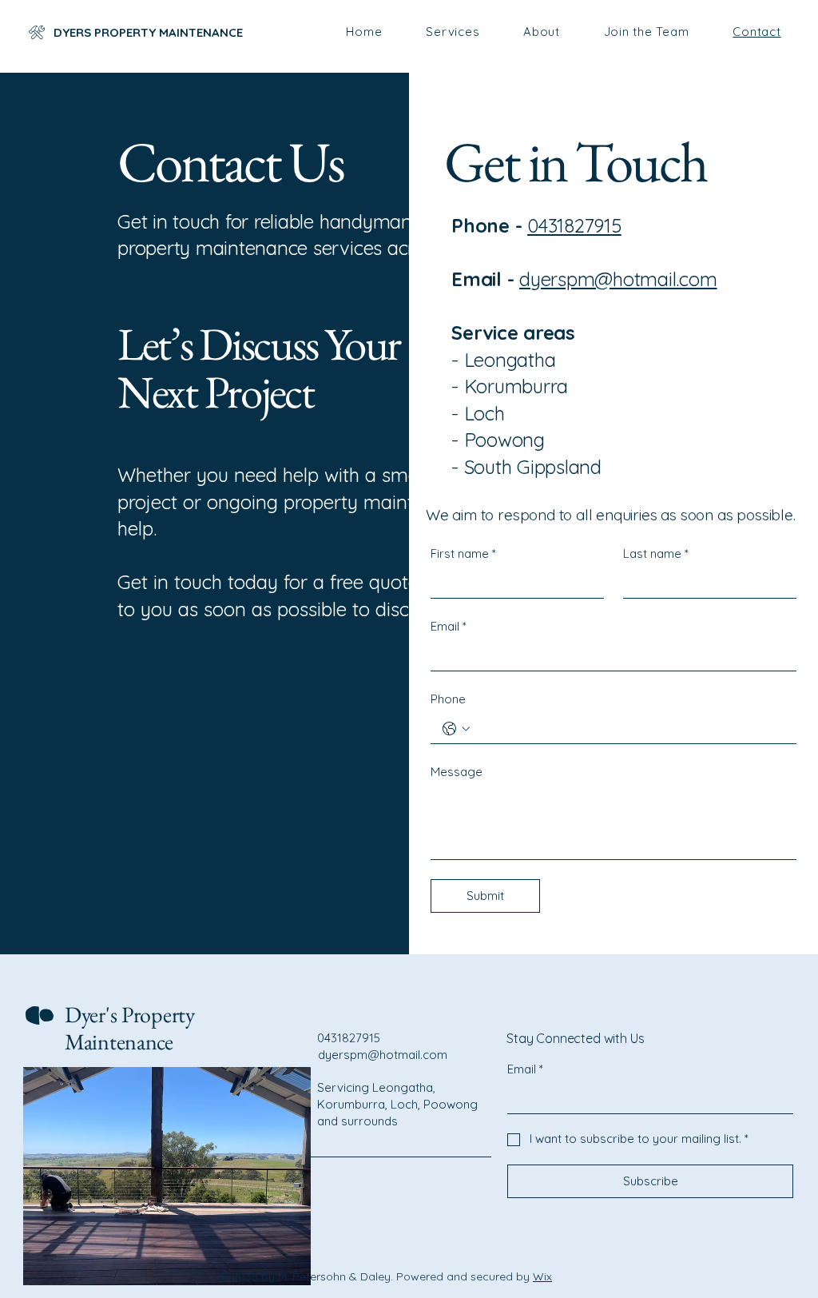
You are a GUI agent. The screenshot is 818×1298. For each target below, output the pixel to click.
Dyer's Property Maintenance (130, 1028)
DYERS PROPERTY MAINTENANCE (150, 32)
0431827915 (574, 225)
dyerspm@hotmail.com (618, 279)
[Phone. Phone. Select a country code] (456, 729)
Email (449, 626)
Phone (448, 699)
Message (456, 771)
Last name (656, 553)
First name (463, 553)
